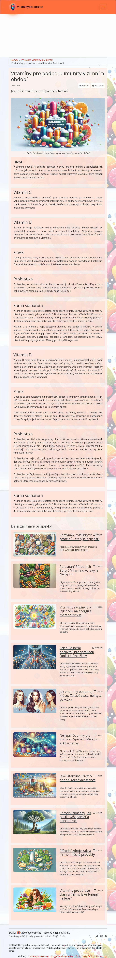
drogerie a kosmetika (62, 956)
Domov (14, 59)
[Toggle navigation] (103, 7)
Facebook (99, 85)
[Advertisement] (58, 35)
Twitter (84, 85)
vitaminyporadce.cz (30, 7)
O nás (62, 936)
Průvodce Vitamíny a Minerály (37, 59)
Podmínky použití (16, 936)
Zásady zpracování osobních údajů (42, 936)
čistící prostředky (85, 956)
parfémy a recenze (38, 956)
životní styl (101, 956)
